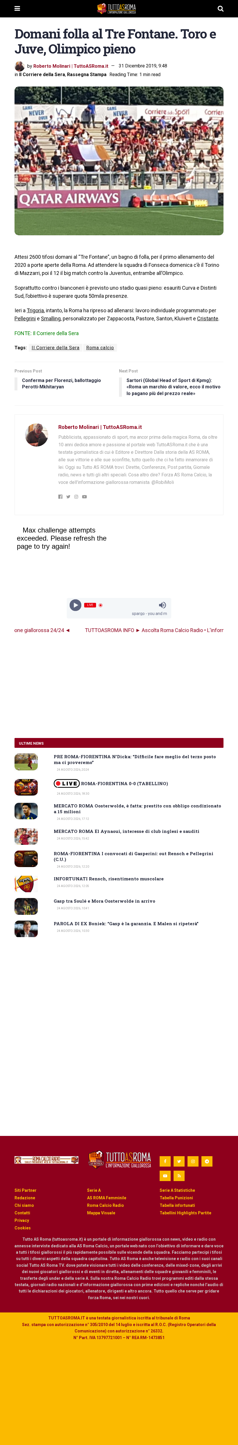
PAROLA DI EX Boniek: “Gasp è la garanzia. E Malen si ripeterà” (126, 923)
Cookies (23, 1228)
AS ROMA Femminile (106, 1198)
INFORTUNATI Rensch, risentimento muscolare (109, 879)
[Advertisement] (119, 685)
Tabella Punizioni (176, 1198)
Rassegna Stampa (87, 74)
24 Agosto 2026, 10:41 (72, 908)
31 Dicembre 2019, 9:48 (143, 66)
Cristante (207, 318)
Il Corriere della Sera (42, 74)
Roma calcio (100, 347)
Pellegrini (25, 318)
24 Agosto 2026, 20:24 (72, 769)
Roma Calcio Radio (105, 1205)
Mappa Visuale (101, 1213)
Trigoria (35, 310)
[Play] (75, 605)
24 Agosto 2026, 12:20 (72, 866)
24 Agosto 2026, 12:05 (72, 886)
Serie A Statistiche (177, 1190)
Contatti (22, 1213)
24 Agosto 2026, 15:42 (72, 838)
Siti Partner (26, 1190)
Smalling (51, 318)
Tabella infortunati (177, 1205)
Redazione (25, 1198)
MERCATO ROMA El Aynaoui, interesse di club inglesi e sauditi (126, 831)
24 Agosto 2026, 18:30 (72, 793)
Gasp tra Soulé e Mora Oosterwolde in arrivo (104, 901)
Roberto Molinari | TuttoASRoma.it (70, 66)
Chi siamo (24, 1205)
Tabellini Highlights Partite (185, 1213)
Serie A (94, 1190)
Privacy (22, 1220)
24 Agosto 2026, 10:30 (72, 930)
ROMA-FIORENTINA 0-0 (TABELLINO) (124, 783)
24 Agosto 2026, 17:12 (72, 818)
